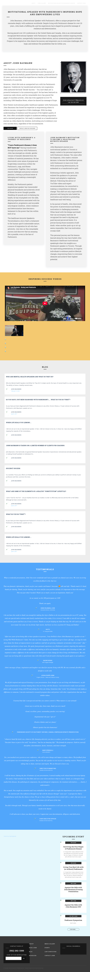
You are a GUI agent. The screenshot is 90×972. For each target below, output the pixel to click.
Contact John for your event (27, 128)
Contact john (50, 955)
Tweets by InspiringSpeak (10, 836)
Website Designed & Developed (31, 968)
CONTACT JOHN (81, 3)
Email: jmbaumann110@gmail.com (73, 100)
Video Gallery (42, 3)
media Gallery (50, 943)
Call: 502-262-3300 (73, 102)
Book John (33, 947)
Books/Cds (32, 955)
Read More (10, 128)
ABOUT (33, 3)
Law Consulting (50, 951)
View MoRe (73, 929)
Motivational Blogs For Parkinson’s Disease (61, 3)
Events (47, 947)
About (31, 943)
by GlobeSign (40, 968)
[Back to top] (86, 967)
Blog (30, 951)
